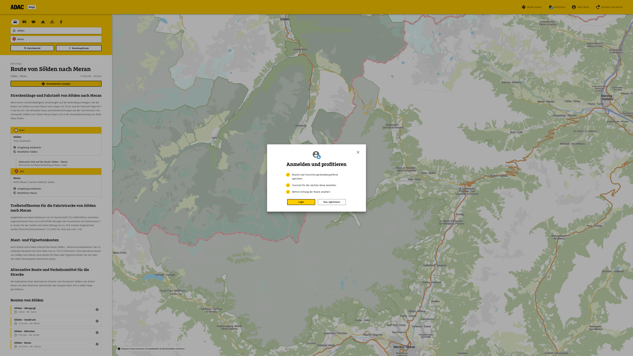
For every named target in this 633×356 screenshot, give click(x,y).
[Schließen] (358, 152)
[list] (316, 183)
